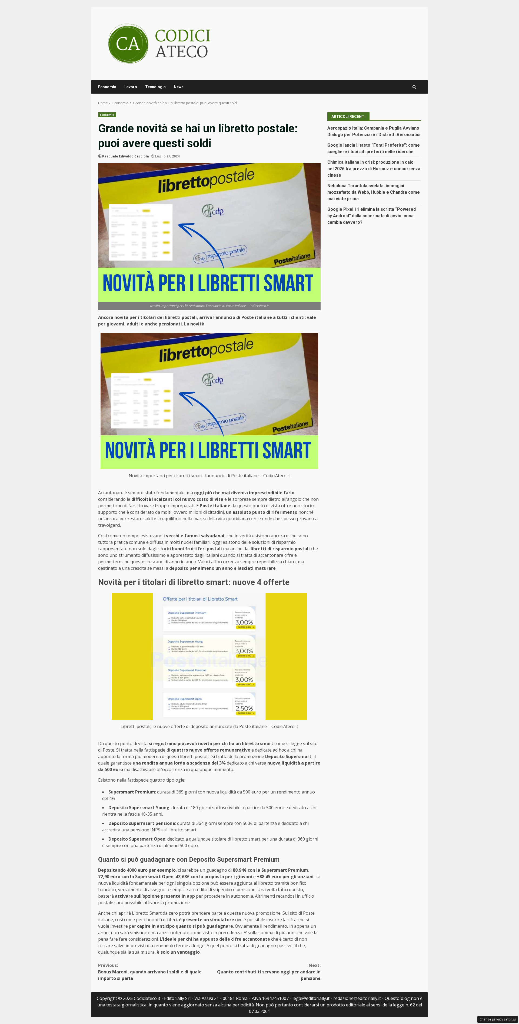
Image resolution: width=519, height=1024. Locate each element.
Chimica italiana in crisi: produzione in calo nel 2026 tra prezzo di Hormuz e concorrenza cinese (373, 169)
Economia (107, 87)
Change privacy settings (498, 1019)
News (179, 87)
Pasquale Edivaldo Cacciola (125, 156)
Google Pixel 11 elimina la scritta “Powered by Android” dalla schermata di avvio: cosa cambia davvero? (371, 216)
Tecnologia (155, 87)
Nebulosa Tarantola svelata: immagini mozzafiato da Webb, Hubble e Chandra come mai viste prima (373, 192)
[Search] (414, 87)
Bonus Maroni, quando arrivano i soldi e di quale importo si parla (150, 971)
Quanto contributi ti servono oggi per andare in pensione (269, 971)
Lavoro (130, 87)
